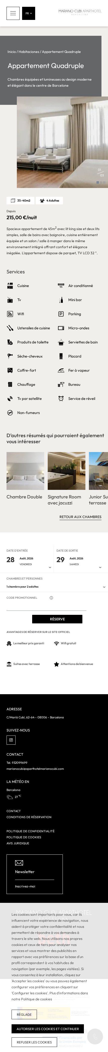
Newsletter (25, 871)
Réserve (57, 619)
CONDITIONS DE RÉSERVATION (29, 817)
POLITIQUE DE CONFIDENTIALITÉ (31, 831)
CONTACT (14, 811)
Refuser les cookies (34, 1042)
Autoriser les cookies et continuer (48, 1029)
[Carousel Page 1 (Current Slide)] (97, 182)
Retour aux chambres (80, 517)
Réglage (24, 1014)
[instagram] (11, 740)
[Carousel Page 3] (104, 182)
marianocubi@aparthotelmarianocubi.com (35, 769)
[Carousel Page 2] (101, 182)
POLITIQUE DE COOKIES (24, 837)
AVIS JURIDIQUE (18, 843)
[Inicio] (80, 13)
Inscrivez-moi (25, 886)
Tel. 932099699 (17, 762)
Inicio (12, 51)
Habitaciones (29, 51)
